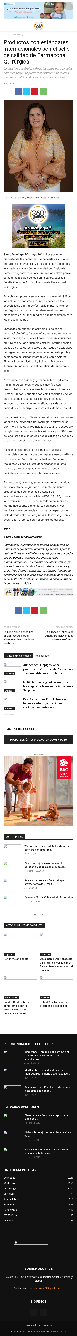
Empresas (9, 691)
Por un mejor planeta (16, 958)
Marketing (18, 34)
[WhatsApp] (43, 91)
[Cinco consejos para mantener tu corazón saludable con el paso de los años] (12, 868)
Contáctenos (45, 1325)
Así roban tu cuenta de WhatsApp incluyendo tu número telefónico (59, 635)
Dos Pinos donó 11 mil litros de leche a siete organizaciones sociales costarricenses (44, 703)
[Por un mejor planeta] (20, 944)
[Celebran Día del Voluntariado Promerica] (12, 902)
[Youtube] (43, 1312)
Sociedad (45, 997)
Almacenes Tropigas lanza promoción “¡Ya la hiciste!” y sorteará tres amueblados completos (48, 669)
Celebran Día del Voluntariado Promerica (48, 897)
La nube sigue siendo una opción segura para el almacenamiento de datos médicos (19, 637)
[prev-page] (6, 716)
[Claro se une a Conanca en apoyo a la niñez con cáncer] (12, 1120)
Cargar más (37, 914)
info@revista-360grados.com (46, 1288)
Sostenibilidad (11, 997)
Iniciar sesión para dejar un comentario (38, 739)
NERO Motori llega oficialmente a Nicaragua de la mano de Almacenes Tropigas (48, 686)
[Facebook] (18, 91)
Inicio (6, 34)
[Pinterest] (34, 91)
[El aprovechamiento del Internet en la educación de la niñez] (12, 1154)
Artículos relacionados (18, 655)
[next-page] (11, 716)
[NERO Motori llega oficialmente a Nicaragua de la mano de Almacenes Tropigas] (12, 686)
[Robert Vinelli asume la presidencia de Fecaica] (57, 987)
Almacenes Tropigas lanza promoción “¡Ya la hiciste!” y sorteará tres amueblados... (47, 1056)
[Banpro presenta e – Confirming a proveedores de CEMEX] (12, 885)
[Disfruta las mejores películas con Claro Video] (12, 1137)
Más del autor (42, 655)
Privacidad (30, 1325)
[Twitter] (26, 91)
